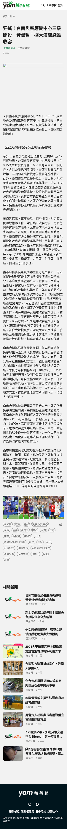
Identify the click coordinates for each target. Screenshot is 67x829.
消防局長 (23, 548)
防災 (34, 530)
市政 (37, 536)
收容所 (27, 536)
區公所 (8, 524)
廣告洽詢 (41, 811)
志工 (48, 542)
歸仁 (31, 542)
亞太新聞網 (9, 48)
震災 (40, 542)
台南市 (35, 554)
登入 (60, 5)
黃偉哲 (25, 530)
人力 (43, 530)
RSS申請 (52, 5)
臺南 (15, 530)
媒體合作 (52, 811)
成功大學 (23, 554)
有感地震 (9, 548)
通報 (22, 542)
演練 (6, 530)
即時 (12, 16)
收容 (17, 524)
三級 (52, 530)
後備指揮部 (10, 542)
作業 (6, 536)
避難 (26, 524)
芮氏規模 (36, 548)
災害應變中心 (40, 524)
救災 (45, 554)
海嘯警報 (9, 554)
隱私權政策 (27, 811)
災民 (47, 548)
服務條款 (14, 811)
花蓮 (6, 560)
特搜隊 (16, 536)
